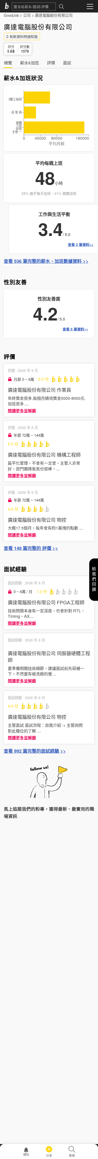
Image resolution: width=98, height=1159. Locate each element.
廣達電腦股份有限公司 (54, 15)
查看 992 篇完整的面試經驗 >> (35, 751)
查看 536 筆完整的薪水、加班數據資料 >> (46, 261)
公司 (27, 15)
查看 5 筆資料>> (80, 244)
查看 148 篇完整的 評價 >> (31, 548)
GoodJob (11, 15)
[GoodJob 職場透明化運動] (8, 6)
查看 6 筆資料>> (75, 328)
